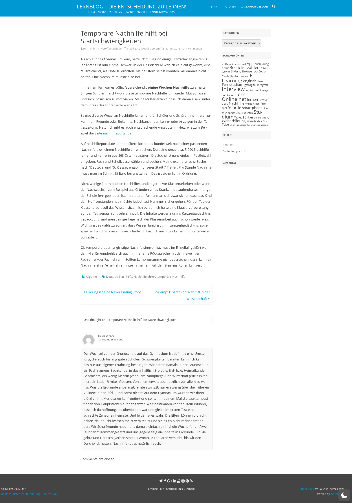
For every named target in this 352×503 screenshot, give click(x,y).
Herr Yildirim (91, 48)
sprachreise (234, 112)
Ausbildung (261, 64)
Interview (233, 89)
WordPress (337, 494)
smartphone (252, 107)
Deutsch (112, 277)
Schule (234, 107)
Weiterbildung (234, 120)
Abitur (232, 64)
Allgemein (92, 277)
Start (215, 6)
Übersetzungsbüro (259, 125)
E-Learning (238, 78)
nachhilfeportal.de (117, 133)
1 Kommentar (194, 48)
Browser (247, 71)
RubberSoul (307, 489)
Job (247, 90)
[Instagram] (183, 480)
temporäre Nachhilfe (171, 277)
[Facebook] (165, 480)
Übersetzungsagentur (240, 125)
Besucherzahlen (245, 67)
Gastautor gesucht (254, 6)
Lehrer (230, 95)
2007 (225, 64)
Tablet (238, 117)
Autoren (230, 6)
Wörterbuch (253, 121)
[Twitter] (161, 480)
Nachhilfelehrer (144, 277)
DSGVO (245, 76)
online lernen (252, 103)
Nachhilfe (125, 277)
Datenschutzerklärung (26, 494)
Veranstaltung (261, 117)
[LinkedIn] (174, 480)
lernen (252, 99)
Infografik (263, 85)
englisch (249, 81)
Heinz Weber (106, 336)
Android (241, 64)
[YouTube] (178, 480)
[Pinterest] (187, 480)
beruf (225, 68)
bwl (256, 71)
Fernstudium (232, 84)
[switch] (344, 495)
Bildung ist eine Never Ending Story (113, 292)
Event (260, 81)
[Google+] (169, 480)
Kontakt (6, 494)
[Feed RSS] (191, 480)
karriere (254, 90)
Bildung (236, 71)
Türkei (248, 117)
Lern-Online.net (234, 97)
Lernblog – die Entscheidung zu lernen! (131, 6)
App (250, 63)
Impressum (50, 494)
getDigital (250, 85)
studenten (247, 112)
